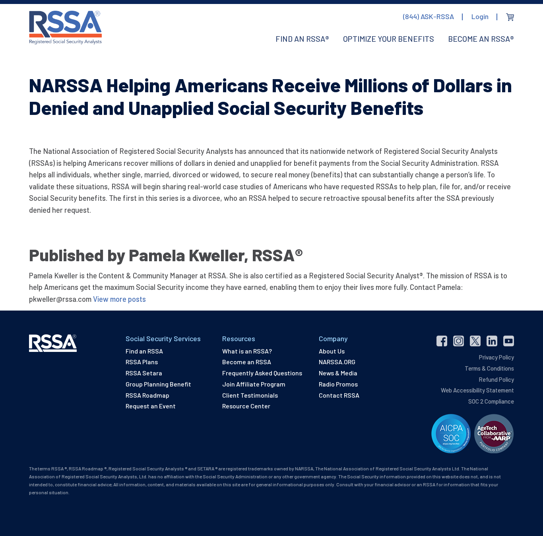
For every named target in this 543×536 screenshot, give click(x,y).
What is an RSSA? (247, 351)
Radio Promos (338, 384)
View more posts (119, 298)
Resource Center (246, 406)
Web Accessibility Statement (477, 390)
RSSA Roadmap (147, 395)
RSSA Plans (142, 361)
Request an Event (151, 406)
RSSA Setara (144, 373)
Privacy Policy (496, 357)
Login (480, 16)
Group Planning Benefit (158, 384)
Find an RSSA (144, 351)
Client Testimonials (250, 395)
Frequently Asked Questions (262, 373)
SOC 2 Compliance (491, 401)
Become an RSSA (246, 361)
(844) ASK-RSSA (428, 16)
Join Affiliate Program (253, 384)
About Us (332, 351)
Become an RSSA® (481, 38)
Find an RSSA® (302, 38)
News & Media (338, 373)
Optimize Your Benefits (388, 38)
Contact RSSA (339, 395)
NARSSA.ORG (337, 361)
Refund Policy (496, 379)
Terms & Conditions (489, 368)
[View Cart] (510, 17)
